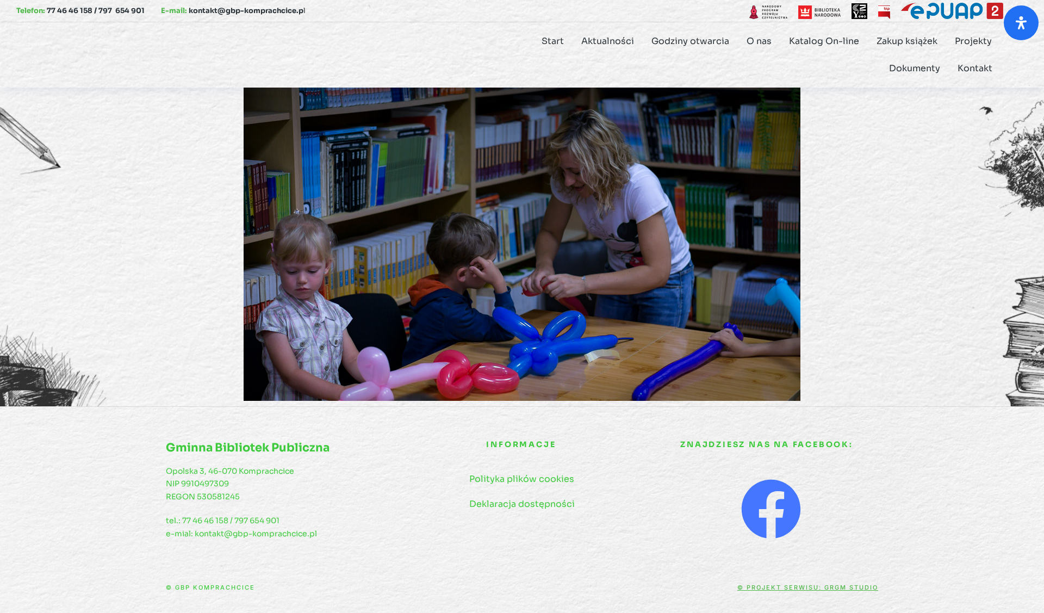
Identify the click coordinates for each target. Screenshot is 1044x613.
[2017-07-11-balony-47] (522, 244)
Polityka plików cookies (521, 479)
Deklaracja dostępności (522, 504)
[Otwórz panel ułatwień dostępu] (1021, 22)
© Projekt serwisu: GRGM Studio (807, 587)
